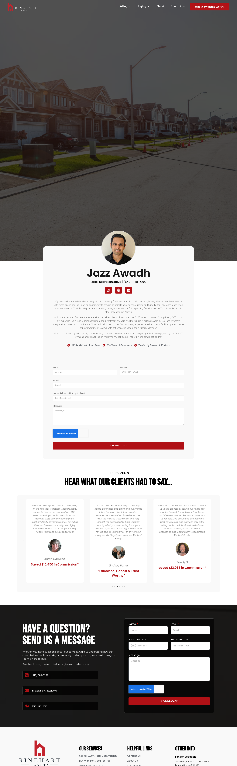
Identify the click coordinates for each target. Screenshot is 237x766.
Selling (123, 6)
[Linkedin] (128, 290)
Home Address (180, 639)
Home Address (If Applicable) (69, 393)
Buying (142, 6)
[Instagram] (108, 290)
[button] (23, 541)
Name (56, 368)
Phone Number (138, 639)
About (160, 6)
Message (57, 406)
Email (56, 380)
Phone (123, 368)
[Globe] (118, 290)
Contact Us (178, 6)
